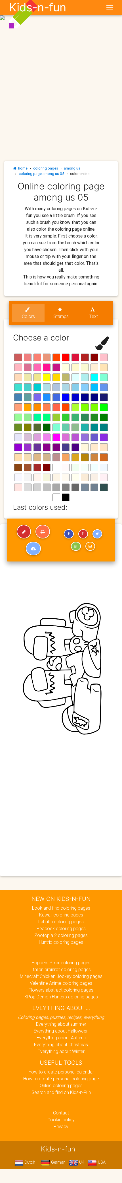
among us (72, 168)
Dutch (29, 1162)
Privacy (61, 1126)
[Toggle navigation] (109, 7)
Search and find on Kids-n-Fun (61, 1092)
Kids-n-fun (37, 7)
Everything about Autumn (61, 1037)
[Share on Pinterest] (83, 533)
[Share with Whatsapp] (76, 546)
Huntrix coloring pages (61, 942)
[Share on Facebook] (68, 533)
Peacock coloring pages (61, 928)
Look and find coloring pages (61, 908)
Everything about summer (61, 1024)
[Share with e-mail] (90, 546)
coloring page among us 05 (41, 173)
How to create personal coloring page (61, 1078)
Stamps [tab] (61, 316)
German (58, 1162)
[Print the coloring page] (42, 531)
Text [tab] (93, 316)
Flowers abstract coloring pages (61, 990)
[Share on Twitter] (97, 533)
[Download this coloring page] (33, 549)
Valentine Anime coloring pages (61, 983)
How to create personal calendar (61, 1072)
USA (101, 1162)
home (22, 168)
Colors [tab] (28, 316)
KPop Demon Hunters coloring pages (61, 997)
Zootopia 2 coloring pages (61, 935)
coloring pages (45, 168)
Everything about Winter (61, 1051)
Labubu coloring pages (61, 921)
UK (81, 1162)
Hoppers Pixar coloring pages (61, 962)
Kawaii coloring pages (61, 915)
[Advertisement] (61, 63)
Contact (61, 1113)
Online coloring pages (61, 1085)
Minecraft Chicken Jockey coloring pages (61, 976)
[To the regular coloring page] (24, 531)
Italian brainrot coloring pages (61, 969)
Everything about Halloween (61, 1031)
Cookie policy (61, 1119)
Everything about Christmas (61, 1044)
